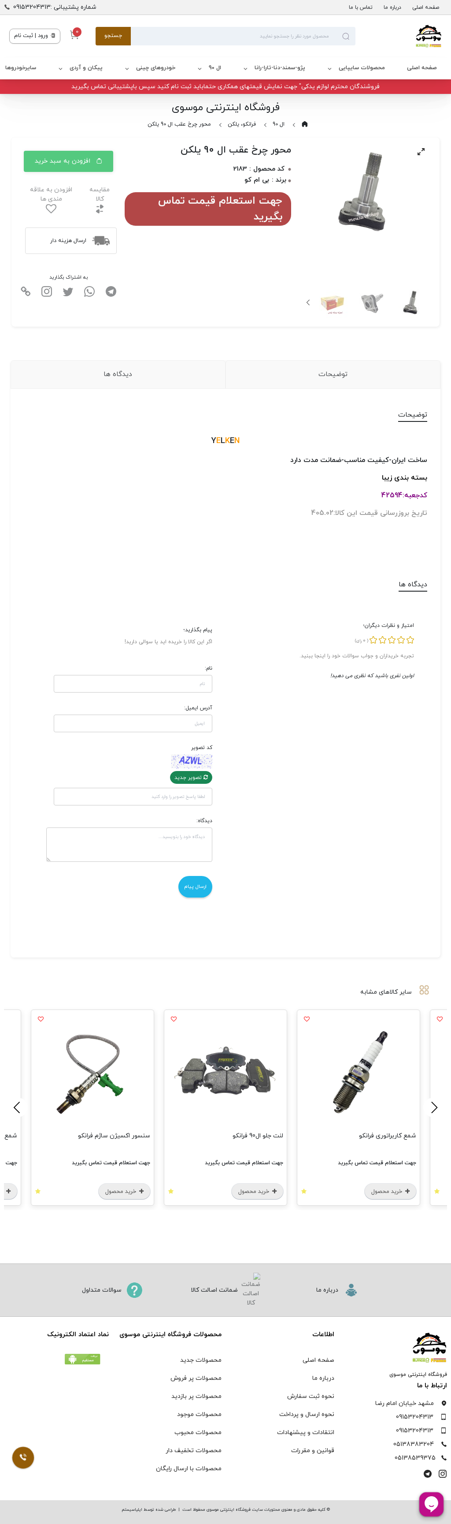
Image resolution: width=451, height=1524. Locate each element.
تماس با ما (361, 7)
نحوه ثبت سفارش (310, 1396)
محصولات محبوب (198, 1432)
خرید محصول (382, 1192)
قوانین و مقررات (312, 1450)
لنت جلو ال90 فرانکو (386, 1136)
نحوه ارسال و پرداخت (306, 1414)
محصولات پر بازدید (196, 1396)
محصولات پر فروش (196, 1378)
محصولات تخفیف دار (194, 1450)
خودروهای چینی (155, 68)
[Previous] (433, 1107)
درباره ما (392, 7)
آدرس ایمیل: (198, 708)
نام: (208, 668)
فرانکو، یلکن (242, 124)
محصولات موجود (199, 1414)
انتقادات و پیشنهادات (305, 1432)
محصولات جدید (201, 1360)
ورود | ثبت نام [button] (32, 36)
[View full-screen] (421, 151)
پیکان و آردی (86, 68)
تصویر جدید (188, 777)
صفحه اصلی (425, 7)
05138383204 (413, 1444)
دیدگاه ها (118, 374)
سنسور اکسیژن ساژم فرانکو (242, 1136)
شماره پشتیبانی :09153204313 (54, 7)
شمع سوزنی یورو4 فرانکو (112, 1136)
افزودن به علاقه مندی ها (51, 194)
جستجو (113, 36)
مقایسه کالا (99, 194)
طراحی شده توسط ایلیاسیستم (149, 1510)
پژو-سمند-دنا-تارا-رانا (280, 68)
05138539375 (415, 1458)
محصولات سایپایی (362, 68)
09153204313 (414, 1417)
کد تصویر (201, 747)
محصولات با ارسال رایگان (189, 1468)
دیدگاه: (204, 820)
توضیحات (332, 374)
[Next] (309, 302)
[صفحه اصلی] (398, 36)
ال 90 (215, 68)
